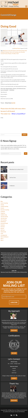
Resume (2, 228)
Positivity (3, 225)
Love (20, 52)
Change (2, 204)
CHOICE (14, 370)
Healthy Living (4, 215)
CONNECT (14, 378)
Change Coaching (4, 206)
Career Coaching (4, 203)
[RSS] (16, 415)
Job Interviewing (4, 216)
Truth (17, 53)
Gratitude (7, 52)
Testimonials (3, 231)
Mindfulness (3, 221)
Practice (6, 53)
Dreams (2, 208)
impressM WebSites (20, 411)
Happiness (3, 213)
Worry (2, 238)
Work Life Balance (4, 236)
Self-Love (3, 230)
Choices (14, 50)
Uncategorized (4, 235)
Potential (3, 226)
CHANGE (14, 368)
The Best (14, 53)
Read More (14, 330)
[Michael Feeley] (9, 3)
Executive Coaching (5, 209)
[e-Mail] (14, 415)
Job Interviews (4, 218)
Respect (10, 53)
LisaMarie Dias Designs (9, 411)
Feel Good (18, 50)
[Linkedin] (11, 415)
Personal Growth (4, 223)
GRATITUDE (14, 372)
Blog (2, 201)
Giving (22, 50)
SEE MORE (14, 353)
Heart (10, 52)
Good (25, 50)
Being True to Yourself (7, 50)
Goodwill (2, 52)
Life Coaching (15, 52)
